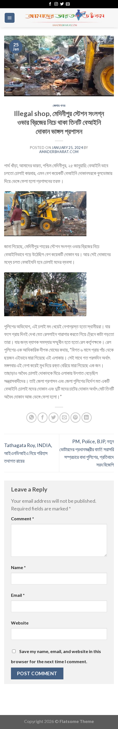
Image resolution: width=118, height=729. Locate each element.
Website (20, 622)
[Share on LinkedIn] (87, 417)
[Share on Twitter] (54, 417)
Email (18, 595)
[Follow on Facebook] (50, 4)
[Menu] (10, 18)
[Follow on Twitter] (62, 4)
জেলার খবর (59, 105)
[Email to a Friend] (65, 417)
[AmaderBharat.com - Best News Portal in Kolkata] (64, 17)
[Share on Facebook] (43, 417)
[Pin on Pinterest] (76, 417)
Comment (22, 518)
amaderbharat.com (59, 152)
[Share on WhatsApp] (31, 417)
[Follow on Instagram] (56, 4)
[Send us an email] (67, 4)
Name (18, 567)
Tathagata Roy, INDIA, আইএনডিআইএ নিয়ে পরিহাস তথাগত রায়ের (28, 453)
